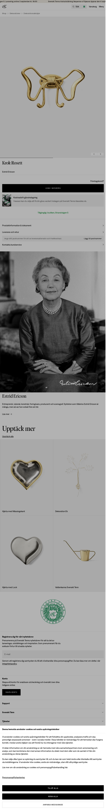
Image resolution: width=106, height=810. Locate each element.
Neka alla (53, 796)
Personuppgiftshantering (13, 777)
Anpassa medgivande (53, 805)
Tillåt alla (53, 788)
